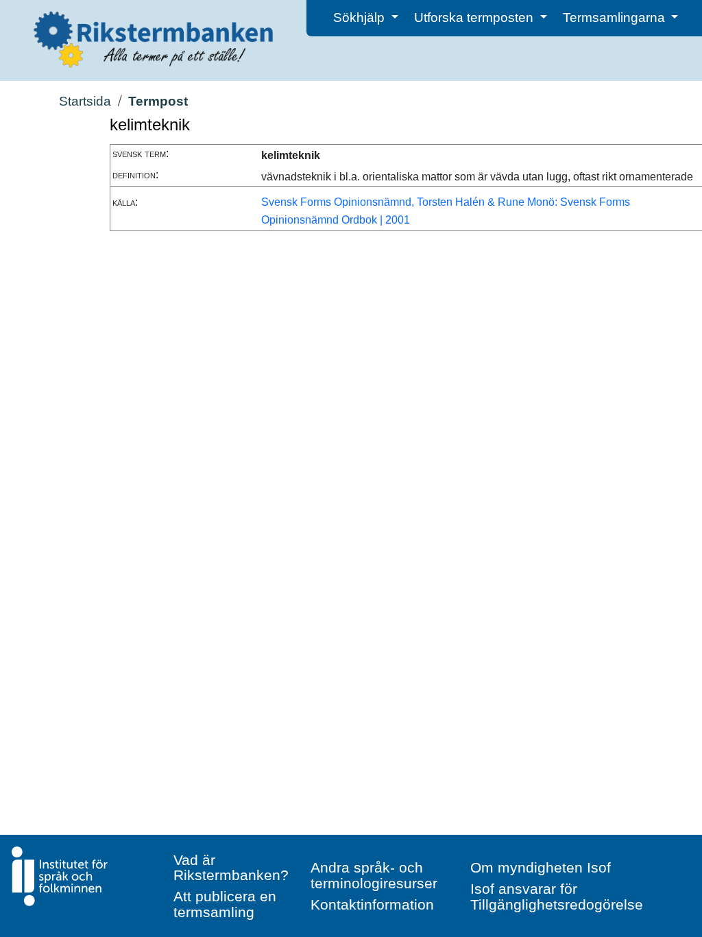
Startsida (85, 101)
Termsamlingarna (615, 17)
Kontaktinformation (372, 904)
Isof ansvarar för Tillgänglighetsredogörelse (556, 896)
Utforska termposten (475, 17)
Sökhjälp (360, 17)
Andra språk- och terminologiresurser (374, 875)
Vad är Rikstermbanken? (231, 867)
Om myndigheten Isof (540, 867)
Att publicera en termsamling (224, 904)
